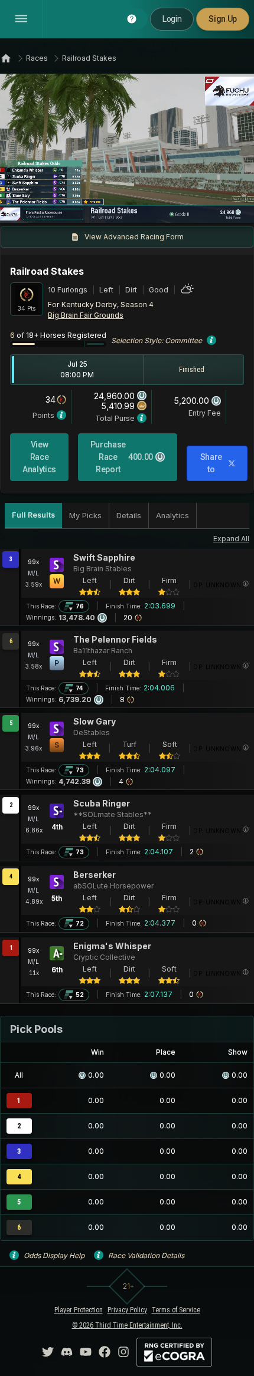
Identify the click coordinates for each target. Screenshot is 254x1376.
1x (49, 206)
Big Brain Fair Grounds (85, 315)
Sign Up (223, 19)
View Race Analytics (39, 457)
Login (171, 19)
